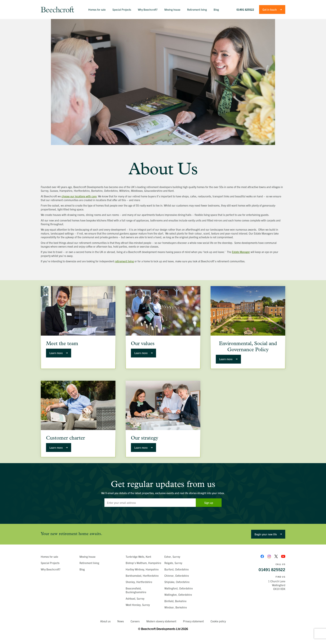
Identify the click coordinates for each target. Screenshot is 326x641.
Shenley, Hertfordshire (139, 582)
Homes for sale (49, 556)
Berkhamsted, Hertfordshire (142, 575)
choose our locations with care (79, 196)
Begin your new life (266, 534)
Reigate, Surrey (173, 563)
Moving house (87, 556)
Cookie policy (218, 621)
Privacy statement (193, 621)
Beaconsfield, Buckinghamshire (136, 590)
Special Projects (50, 563)
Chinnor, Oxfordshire (176, 575)
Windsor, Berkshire (175, 607)
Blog (82, 569)
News (120, 621)
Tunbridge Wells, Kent (138, 556)
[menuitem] (97, 9)
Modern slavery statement (161, 621)
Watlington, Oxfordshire (178, 594)
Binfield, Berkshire (175, 601)
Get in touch (269, 9)
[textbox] (150, 502)
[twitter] (276, 556)
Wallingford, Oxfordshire (178, 588)
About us (105, 621)
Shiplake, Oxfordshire (176, 582)
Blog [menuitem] (216, 9)
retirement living (124, 261)
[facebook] (262, 556)
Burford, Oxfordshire (176, 569)
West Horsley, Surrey (138, 604)
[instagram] (269, 556)
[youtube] (283, 556)
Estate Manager (241, 252)
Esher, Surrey (172, 556)
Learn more (56, 353)
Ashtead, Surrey (135, 598)
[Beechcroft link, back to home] (57, 9)
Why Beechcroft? (50, 569)
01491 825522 (245, 9)
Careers (135, 621)
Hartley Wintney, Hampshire (142, 569)
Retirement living (89, 563)
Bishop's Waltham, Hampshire (143, 563)
